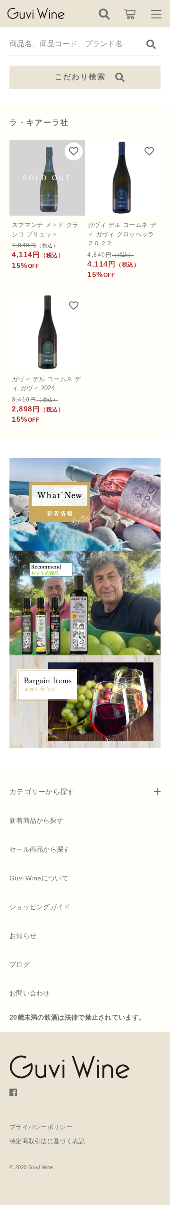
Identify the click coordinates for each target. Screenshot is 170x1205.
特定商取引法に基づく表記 (47, 1141)
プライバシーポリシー (40, 1126)
